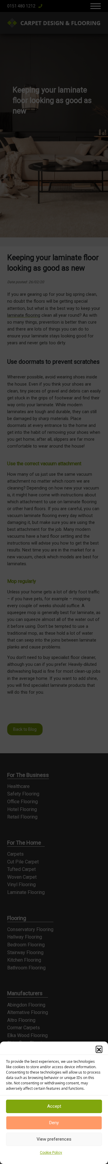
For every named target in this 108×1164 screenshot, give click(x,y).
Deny (54, 1122)
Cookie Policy (51, 1153)
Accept (54, 1106)
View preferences (54, 1139)
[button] (99, 1049)
